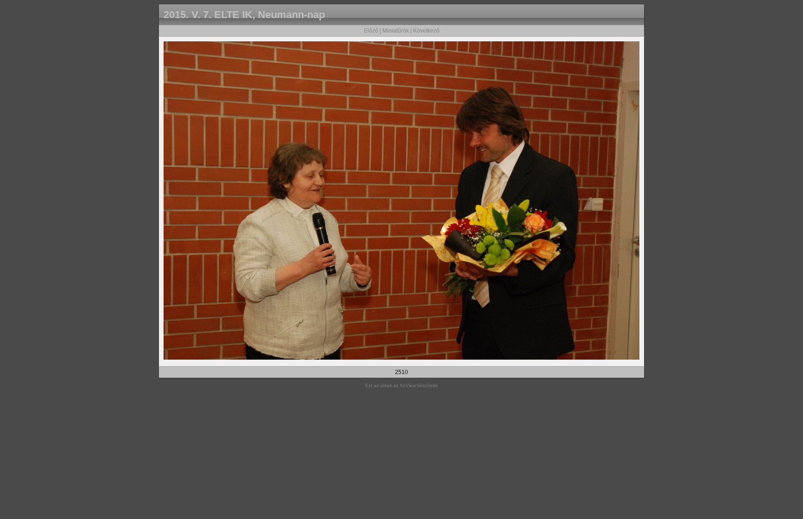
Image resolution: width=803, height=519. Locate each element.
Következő (426, 30)
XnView (408, 385)
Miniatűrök (395, 30)
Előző (371, 30)
